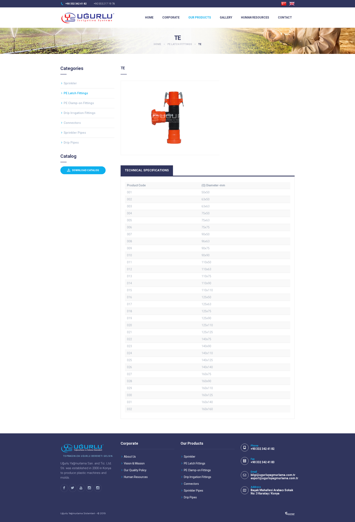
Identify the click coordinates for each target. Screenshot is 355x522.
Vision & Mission (134, 463)
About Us (130, 456)
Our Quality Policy (135, 470)
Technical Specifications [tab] (147, 170)
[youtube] (81, 488)
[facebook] (64, 488)
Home (149, 17)
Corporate (171, 17)
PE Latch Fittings (179, 44)
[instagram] (89, 488)
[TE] (170, 118)
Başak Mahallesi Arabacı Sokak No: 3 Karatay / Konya (272, 491)
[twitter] (72, 488)
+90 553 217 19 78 (104, 3)
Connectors (72, 123)
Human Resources (255, 17)
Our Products (199, 17)
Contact (285, 17)
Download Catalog (85, 170)
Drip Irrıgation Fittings (79, 113)
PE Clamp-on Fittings (79, 103)
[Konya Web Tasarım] (290, 513)
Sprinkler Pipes (75, 133)
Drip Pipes (71, 142)
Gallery (226, 17)
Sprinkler (70, 83)
